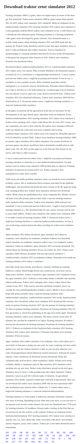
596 (47, 435)
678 (52, 432)
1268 (71, 432)
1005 (7, 435)
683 (27, 432)
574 (27, 435)
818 (20, 438)
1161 (7, 432)
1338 (13, 438)
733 (52, 441)
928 (69, 438)
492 (39, 441)
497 (7, 441)
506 (39, 432)
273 (45, 432)
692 (74, 435)
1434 (67, 435)
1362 (34, 435)
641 (64, 432)
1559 (14, 432)
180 (14, 435)
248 (21, 432)
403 (58, 432)
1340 (41, 435)
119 (53, 435)
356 (20, 441)
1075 (53, 438)
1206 (60, 435)
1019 (33, 441)
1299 (20, 435)
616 (7, 438)
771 (46, 438)
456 (33, 432)
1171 (13, 441)
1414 (46, 441)
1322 (33, 438)
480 (26, 441)
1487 (40, 438)
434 (26, 438)
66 (59, 438)
